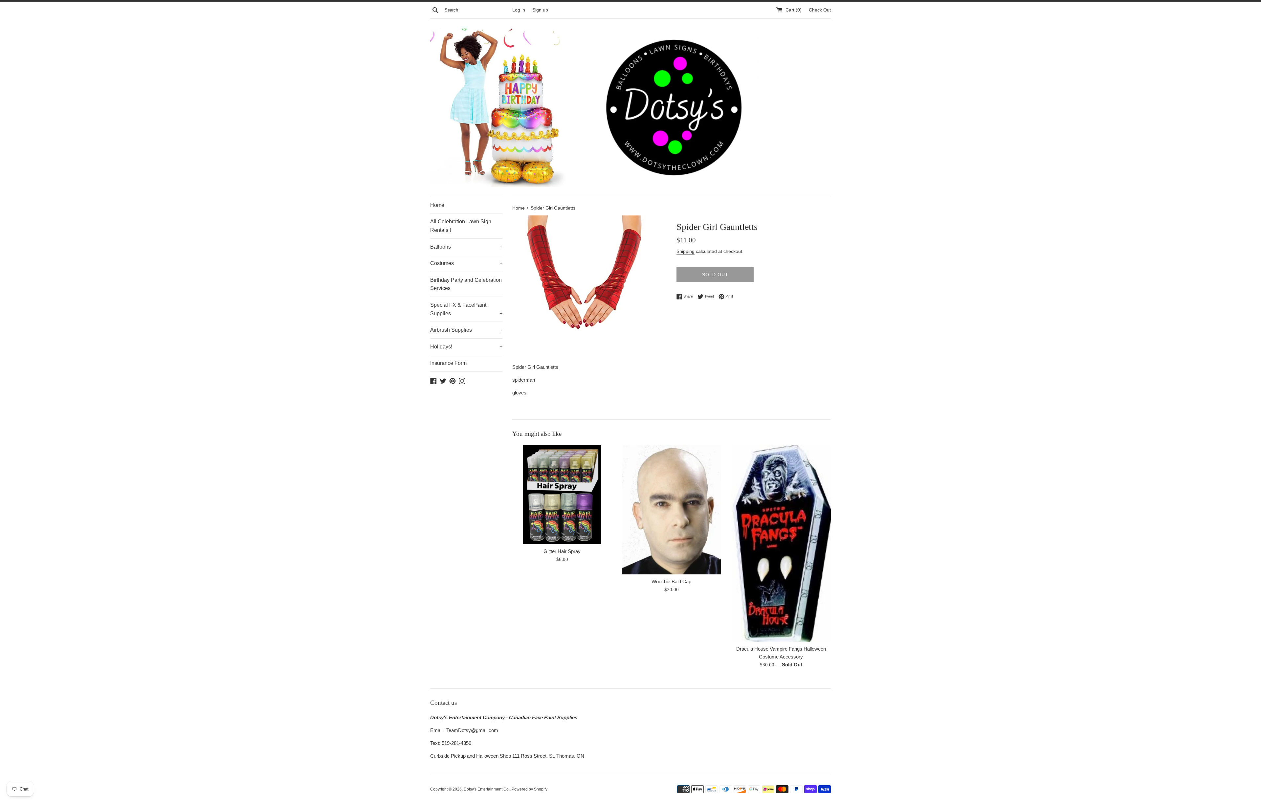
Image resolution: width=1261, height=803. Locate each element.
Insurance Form (448, 363)
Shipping (685, 251)
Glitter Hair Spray (562, 551)
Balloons (466, 247)
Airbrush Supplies (466, 330)
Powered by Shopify (529, 789)
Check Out (820, 10)
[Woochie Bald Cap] (671, 510)
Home (437, 205)
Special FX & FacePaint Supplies (466, 309)
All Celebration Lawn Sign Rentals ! (460, 226)
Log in (518, 10)
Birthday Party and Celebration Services (466, 284)
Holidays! (466, 346)
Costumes (466, 263)
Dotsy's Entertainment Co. (487, 789)
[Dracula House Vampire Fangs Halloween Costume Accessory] (781, 543)
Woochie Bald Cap (671, 581)
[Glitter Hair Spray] (562, 494)
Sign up (540, 10)
